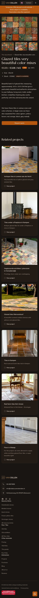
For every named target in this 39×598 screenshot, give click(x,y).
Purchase (5, 562)
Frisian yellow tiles (7, 516)
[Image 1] (8, 46)
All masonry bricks (7, 523)
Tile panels (5, 549)
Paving (4, 542)
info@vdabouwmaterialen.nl (15, 488)
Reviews (4, 573)
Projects (4, 559)
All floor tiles (6, 536)
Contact (28, 3)
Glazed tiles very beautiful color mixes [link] (25, 55)
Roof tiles (5, 553)
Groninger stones (7, 519)
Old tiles (4, 529)
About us (5, 570)
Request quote (19, 123)
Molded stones (6, 508)
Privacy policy (24, 588)
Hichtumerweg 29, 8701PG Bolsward (18, 493)
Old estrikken (6, 532)
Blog (3, 566)
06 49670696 (10, 484)
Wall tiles (5, 546)
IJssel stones (6, 512)
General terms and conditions (10, 588)
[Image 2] (21, 46)
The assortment (7, 55)
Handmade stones (8, 505)
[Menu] (35, 3)
